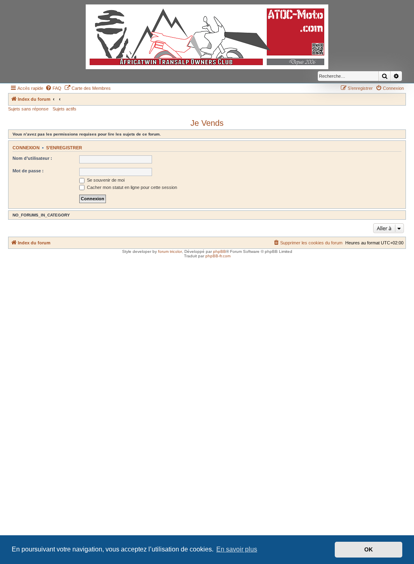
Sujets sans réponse (28, 108)
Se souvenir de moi (105, 180)
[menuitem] (53, 88)
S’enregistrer (64, 147)
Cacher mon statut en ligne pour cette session (131, 187)
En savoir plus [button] (236, 549)
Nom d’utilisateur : (32, 158)
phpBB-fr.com (217, 256)
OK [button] (368, 549)
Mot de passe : (28, 170)
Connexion (26, 147)
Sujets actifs (64, 108)
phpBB (219, 251)
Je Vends (207, 123)
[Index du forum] (207, 36)
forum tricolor (170, 251)
